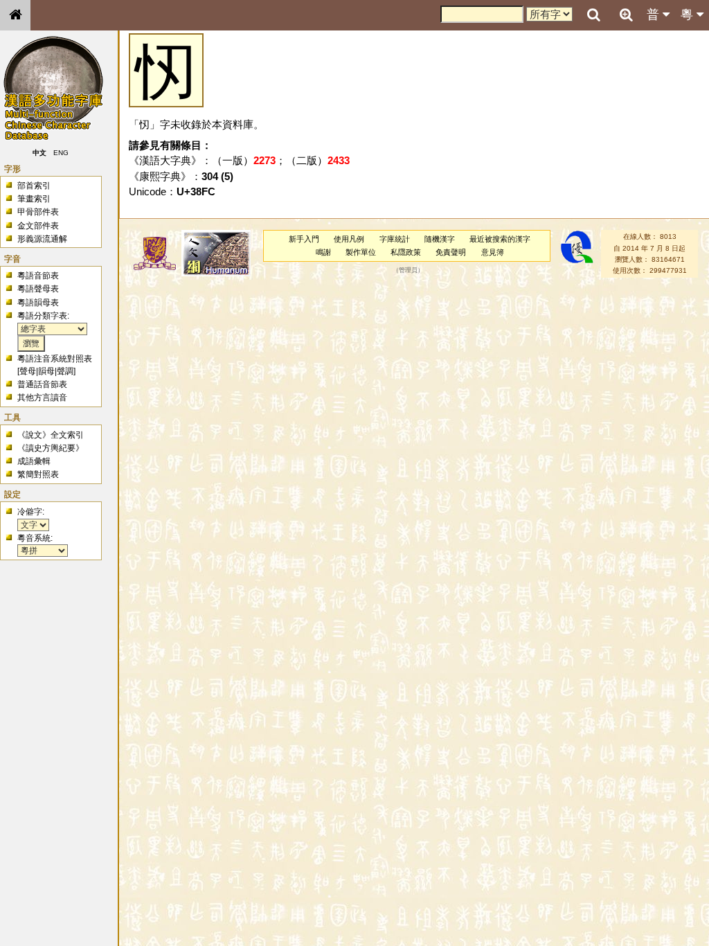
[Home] (15, 15)
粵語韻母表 (38, 302)
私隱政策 (406, 252)
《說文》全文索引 (50, 435)
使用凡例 (349, 239)
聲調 (65, 371)
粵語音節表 (38, 275)
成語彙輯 (34, 461)
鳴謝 (323, 252)
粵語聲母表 (38, 289)
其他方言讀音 (42, 397)
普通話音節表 (42, 384)
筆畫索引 (34, 199)
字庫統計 (394, 239)
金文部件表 (38, 226)
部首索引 (34, 185)
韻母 (46, 371)
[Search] (593, 15)
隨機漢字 (439, 239)
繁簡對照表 (38, 474)
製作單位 (360, 252)
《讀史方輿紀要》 (50, 448)
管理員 (408, 270)
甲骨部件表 (38, 212)
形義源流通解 (42, 239)
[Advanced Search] (626, 14)
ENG (61, 153)
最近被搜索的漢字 (499, 239)
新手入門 (304, 239)
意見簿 (492, 252)
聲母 (27, 371)
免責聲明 (451, 252)
